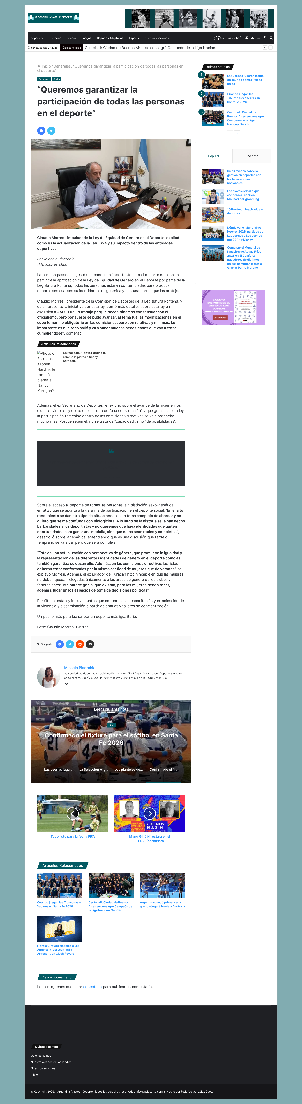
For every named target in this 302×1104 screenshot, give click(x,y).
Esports (134, 38)
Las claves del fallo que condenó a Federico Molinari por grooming (243, 195)
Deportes (37, 38)
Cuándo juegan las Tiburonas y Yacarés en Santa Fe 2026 (243, 98)
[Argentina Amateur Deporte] (53, 18)
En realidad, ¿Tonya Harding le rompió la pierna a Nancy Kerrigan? (84, 356)
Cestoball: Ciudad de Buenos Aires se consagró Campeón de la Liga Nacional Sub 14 (158, 48)
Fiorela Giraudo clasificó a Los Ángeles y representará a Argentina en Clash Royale (58, 949)
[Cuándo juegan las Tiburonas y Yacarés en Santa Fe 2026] (59, 885)
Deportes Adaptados (110, 38)
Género (71, 38)
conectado (92, 987)
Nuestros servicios (157, 38)
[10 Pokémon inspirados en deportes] (213, 215)
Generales (62, 66)
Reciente (251, 156)
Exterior (56, 38)
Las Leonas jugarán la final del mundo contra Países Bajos (111, 739)
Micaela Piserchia (79, 668)
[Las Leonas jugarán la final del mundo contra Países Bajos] (213, 81)
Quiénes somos (41, 1055)
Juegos (86, 38)
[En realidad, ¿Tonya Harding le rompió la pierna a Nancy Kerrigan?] (48, 372)
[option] (111, 741)
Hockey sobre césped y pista (111, 725)
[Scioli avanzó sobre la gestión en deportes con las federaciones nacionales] (213, 176)
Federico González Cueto (197, 1091)
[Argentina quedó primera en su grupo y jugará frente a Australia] (162, 885)
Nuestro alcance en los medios (51, 1062)
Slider (56, 79)
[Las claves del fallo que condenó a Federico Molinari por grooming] (213, 196)
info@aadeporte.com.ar (151, 1091)
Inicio (46, 66)
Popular (213, 156)
